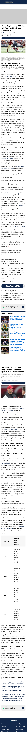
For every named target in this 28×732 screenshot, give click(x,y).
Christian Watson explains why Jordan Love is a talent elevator (12, 691)
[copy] (10, 35)
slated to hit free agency (12, 429)
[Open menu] (2, 2)
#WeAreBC (14, 259)
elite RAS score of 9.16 (18, 226)
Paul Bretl (5, 32)
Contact (3, 726)
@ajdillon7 (4, 246)
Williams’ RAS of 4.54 (7, 158)
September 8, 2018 (6, 265)
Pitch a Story (19, 729)
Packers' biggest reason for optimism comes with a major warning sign (13, 682)
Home (2, 357)
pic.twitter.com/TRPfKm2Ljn (9, 261)
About (3, 724)
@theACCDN (7, 259)
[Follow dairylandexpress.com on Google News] (23, 307)
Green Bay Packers (10, 357)
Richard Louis (6, 380)
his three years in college (12, 193)
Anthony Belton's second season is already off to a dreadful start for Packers (12, 700)
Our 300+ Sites (20, 726)
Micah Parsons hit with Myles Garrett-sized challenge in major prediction (13, 695)
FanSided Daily (5, 729)
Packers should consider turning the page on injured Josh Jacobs (13, 687)
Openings (19, 724)
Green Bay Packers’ (12, 76)
